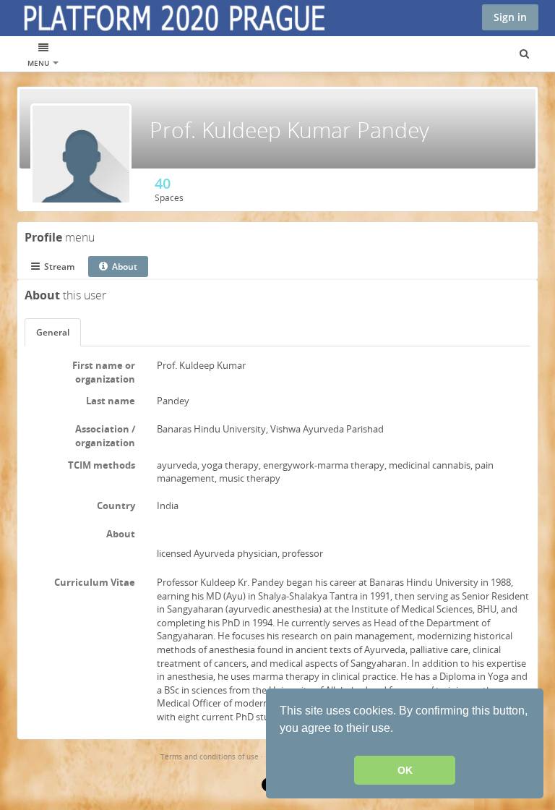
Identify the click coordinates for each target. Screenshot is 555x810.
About (120, 533)
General (52, 332)
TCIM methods (101, 465)
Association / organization (105, 435)
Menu (39, 63)
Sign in (510, 17)
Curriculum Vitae (94, 582)
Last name (110, 400)
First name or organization (103, 372)
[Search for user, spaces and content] (524, 54)
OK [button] (405, 770)
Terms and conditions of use (209, 756)
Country (116, 505)
